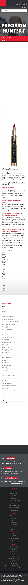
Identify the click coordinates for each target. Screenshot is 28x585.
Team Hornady (19, 1)
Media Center (14, 524)
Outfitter (5, 362)
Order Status (14, 549)
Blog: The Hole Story (14, 505)
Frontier (5, 345)
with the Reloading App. (17, 483)
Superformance (7, 373)
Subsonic (5, 370)
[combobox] (14, 10)
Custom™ (5, 334)
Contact (13, 1)
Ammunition (7, 38)
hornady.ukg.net (14, 510)
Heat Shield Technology (14, 567)
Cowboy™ (5, 327)
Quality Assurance (14, 507)
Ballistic (8, 458)
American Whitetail (8, 319)
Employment (14, 491)
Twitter (6, 400)
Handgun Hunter (7, 347)
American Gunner (7, 316)
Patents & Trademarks (14, 502)
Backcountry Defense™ (9, 324)
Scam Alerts (14, 568)
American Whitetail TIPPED (10, 321)
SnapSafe (14, 518)
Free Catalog (14, 563)
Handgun (5, 311)
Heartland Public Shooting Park (14, 509)
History (14, 490)
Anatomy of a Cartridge (9, 391)
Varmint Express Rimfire (9, 385)
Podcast (14, 535)
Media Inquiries (14, 529)
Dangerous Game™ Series (9, 342)
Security (14, 517)
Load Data (14, 556)
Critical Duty (6, 332)
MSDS (14, 560)
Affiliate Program (14, 493)
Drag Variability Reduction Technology (14, 565)
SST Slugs (5, 368)
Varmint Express (7, 383)
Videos (14, 555)
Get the (9, 478)
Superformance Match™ (9, 375)
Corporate (14, 488)
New (6, 468)
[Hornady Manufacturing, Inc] (3, 3)
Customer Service (14, 558)
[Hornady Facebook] (26, 4)
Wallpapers (14, 540)
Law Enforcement (14, 515)
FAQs (14, 553)
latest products (13, 471)
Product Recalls (14, 562)
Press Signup (14, 527)
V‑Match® (5, 380)
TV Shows (14, 500)
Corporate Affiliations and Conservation (14, 497)
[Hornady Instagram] (19, 4)
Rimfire (4, 309)
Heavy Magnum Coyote (9, 350)
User (14, 551)
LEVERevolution (7, 357)
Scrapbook (14, 537)
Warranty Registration (14, 548)
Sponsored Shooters (14, 538)
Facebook (6, 398)
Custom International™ (9, 337)
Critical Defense (7, 329)
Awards (14, 503)
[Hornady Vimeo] (24, 4)
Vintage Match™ (7, 388)
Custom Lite (6, 339)
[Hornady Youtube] (22, 4)
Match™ (4, 360)
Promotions (14, 498)
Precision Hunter (7, 365)
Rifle (4, 40)
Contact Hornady (14, 546)
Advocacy (14, 495)
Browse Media (14, 526)
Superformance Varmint (9, 378)
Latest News (14, 522)
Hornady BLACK (7, 352)
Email (5, 402)
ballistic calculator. (16, 463)
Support (14, 544)
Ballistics (14, 533)
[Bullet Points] (17, 4)
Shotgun (4, 314)
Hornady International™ (9, 355)
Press (14, 521)
